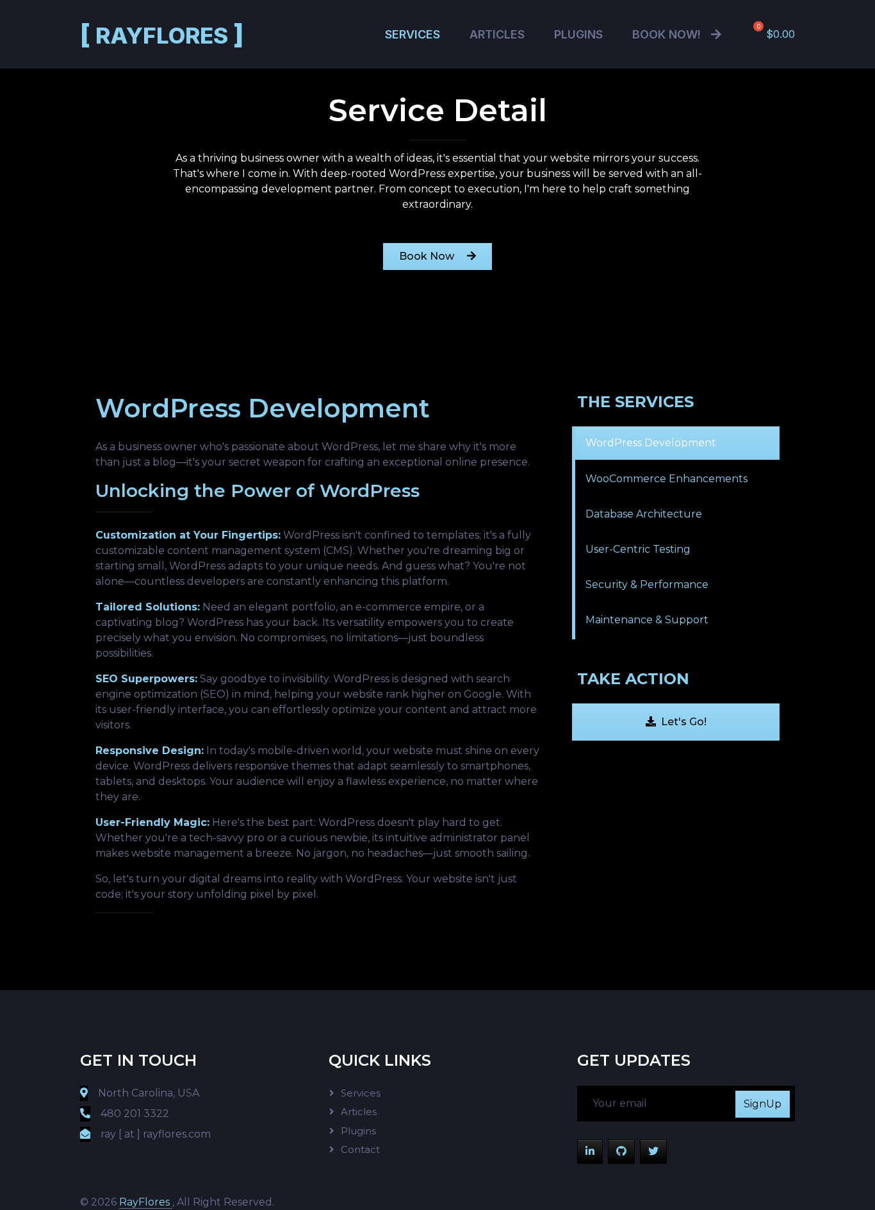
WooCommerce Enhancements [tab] (666, 479)
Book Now (428, 256)
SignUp (762, 1104)
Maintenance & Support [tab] (646, 620)
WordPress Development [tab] (650, 443)
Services (412, 34)
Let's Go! (684, 722)
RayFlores (162, 33)
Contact (360, 1149)
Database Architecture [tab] (643, 514)
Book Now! (666, 34)
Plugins (578, 34)
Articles (497, 34)
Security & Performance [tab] (646, 584)
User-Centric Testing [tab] (638, 549)
